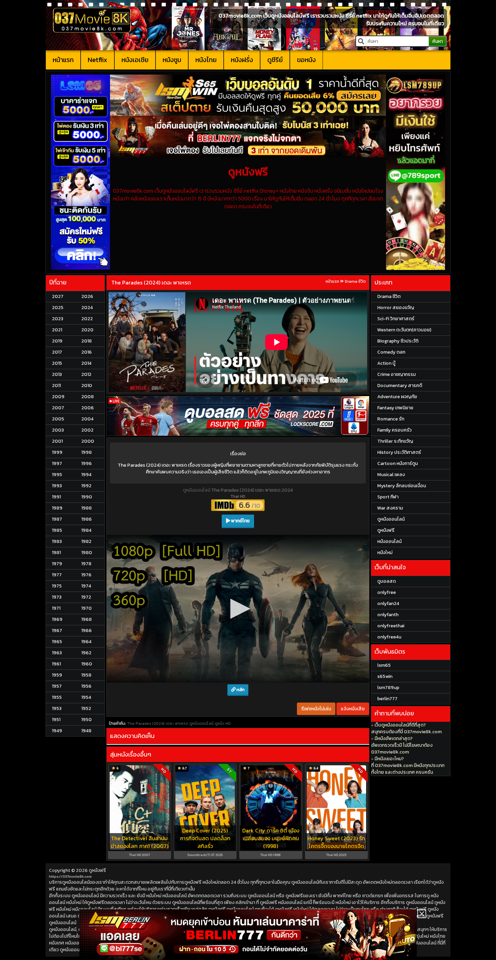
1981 (56, 552)
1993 (57, 485)
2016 (86, 352)
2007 (58, 407)
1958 (86, 675)
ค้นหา (437, 41)
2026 (87, 296)
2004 (87, 418)
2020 (87, 329)
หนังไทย (206, 60)
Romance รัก (390, 418)
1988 (86, 508)
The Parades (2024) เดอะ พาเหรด (151, 282)
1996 (86, 463)
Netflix (97, 60)
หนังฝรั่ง (242, 60)
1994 (86, 474)
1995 (57, 474)
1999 (57, 452)
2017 (57, 352)
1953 (56, 708)
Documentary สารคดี (399, 385)
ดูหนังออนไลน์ (197, 490)
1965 (57, 641)
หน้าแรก (63, 60)
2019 (57, 341)
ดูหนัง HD (223, 723)
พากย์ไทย (240, 520)
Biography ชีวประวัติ (397, 341)
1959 (57, 675)
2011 (56, 385)
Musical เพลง (391, 474)
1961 (56, 663)
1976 (86, 574)
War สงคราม (390, 508)
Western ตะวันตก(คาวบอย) (404, 329)
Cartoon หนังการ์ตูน (397, 463)
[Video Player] (238, 609)
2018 (86, 341)
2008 (87, 396)
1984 (86, 530)
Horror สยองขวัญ (395, 307)
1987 (57, 519)
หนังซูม (172, 60)
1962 (86, 652)
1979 (57, 563)
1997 (57, 463)
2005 (58, 418)
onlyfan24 (388, 603)
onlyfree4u (389, 636)
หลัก (240, 689)
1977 (57, 574)
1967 (57, 630)
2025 (57, 307)
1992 (86, 485)
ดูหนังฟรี (97, 870)
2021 (57, 329)
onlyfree (386, 592)
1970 (86, 608)
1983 (57, 541)
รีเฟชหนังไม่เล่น (316, 708)
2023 (57, 318)
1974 (86, 585)
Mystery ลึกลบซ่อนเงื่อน (401, 485)
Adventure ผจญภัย (397, 396)
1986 (86, 519)
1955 (57, 697)
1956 (86, 686)
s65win (384, 676)
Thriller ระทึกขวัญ (395, 441)
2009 (58, 396)
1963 (57, 652)
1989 (57, 508)
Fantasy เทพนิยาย (395, 407)
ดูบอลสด (386, 581)
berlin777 (387, 698)
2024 (87, 307)
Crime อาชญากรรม (396, 374)
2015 (57, 363)
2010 (86, 385)
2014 (86, 363)
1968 (86, 619)
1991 (56, 496)
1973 (56, 597)
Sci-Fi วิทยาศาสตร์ (395, 318)
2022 (87, 318)
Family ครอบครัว (394, 430)
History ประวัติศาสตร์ (399, 452)
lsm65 (384, 665)
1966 (86, 630)
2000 (87, 441)
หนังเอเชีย (134, 60)
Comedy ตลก (391, 352)
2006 (87, 407)
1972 (86, 597)
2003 (58, 430)
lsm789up (388, 687)
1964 (86, 641)
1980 (86, 552)
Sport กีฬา (387, 496)
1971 (56, 608)
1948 (86, 730)
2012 (86, 374)
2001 (57, 441)
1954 (86, 697)
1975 (57, 585)
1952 (86, 708)
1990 (86, 496)
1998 (86, 452)
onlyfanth (387, 614)
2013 (57, 374)
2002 (87, 430)
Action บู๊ (386, 363)
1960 (86, 663)
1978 (86, 563)
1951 (56, 719)
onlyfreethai (390, 625)
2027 (57, 296)
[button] (238, 609)
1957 (57, 686)
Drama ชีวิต (355, 281)
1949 (57, 730)
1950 (86, 719)
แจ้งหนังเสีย (353, 708)
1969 (57, 619)
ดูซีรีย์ (275, 60)
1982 (86, 541)
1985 (57, 530)
